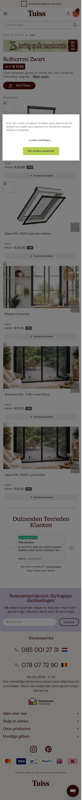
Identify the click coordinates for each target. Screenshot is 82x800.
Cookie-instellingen (40, 140)
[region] (41, 137)
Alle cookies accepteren (41, 151)
